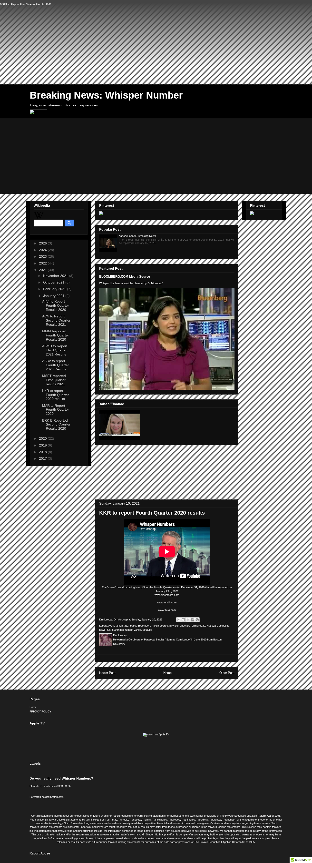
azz (126, 625)
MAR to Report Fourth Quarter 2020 (55, 410)
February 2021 (55, 289)
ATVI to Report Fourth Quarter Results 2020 (55, 305)
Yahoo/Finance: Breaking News (137, 235)
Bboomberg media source (152, 625)
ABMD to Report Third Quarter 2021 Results (54, 350)
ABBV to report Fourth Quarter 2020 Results (55, 365)
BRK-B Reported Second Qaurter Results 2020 (56, 424)
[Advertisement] (156, 40)
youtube (147, 629)
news (102, 629)
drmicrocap (198, 625)
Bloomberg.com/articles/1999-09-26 (50, 785)
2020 (43, 438)
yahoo (137, 629)
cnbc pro (185, 625)
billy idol (173, 625)
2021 (43, 270)
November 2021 (56, 276)
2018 (43, 452)
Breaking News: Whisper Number (106, 95)
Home (167, 673)
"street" (111, 587)
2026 (43, 243)
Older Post (226, 673)
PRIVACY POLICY (40, 711)
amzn (119, 625)
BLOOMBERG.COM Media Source (124, 276)
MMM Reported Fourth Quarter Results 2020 (55, 335)
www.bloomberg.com (167, 594)
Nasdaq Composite (218, 625)
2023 (43, 256)
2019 (43, 445)
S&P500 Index (115, 629)
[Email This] (178, 619)
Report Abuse (39, 853)
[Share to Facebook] (192, 619)
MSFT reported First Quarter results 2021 (54, 380)
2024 (43, 250)
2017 (43, 458)
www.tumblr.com (166, 602)
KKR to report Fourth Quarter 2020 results (55, 395)
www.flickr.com (167, 610)
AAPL (111, 625)
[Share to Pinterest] (197, 619)
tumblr (128, 629)
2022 (43, 263)
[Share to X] (187, 619)
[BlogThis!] (183, 619)
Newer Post (107, 673)
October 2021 (54, 282)
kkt (124, 587)
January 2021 (54, 296)
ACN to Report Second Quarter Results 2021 (56, 320)
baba (133, 625)
